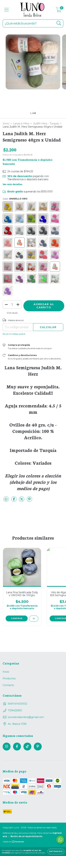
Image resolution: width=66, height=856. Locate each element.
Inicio (6, 123)
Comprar (17, 618)
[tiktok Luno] (27, 747)
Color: (15, 198)
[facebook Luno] (17, 747)
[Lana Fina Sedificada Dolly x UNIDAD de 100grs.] (33, 619)
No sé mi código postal (14, 334)
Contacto (8, 685)
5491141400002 (17, 703)
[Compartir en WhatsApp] (6, 499)
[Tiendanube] (14, 842)
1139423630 (15, 710)
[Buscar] (59, 23)
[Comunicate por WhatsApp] (60, 840)
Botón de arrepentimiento (26, 836)
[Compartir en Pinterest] (29, 500)
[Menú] (7, 10)
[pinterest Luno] (38, 747)
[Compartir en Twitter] (22, 500)
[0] (59, 10)
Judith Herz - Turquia (46, 123)
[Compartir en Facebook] (14, 500)
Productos (9, 678)
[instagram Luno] (7, 747)
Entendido (56, 851)
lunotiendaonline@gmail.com (26, 717)
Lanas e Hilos (21, 123)
